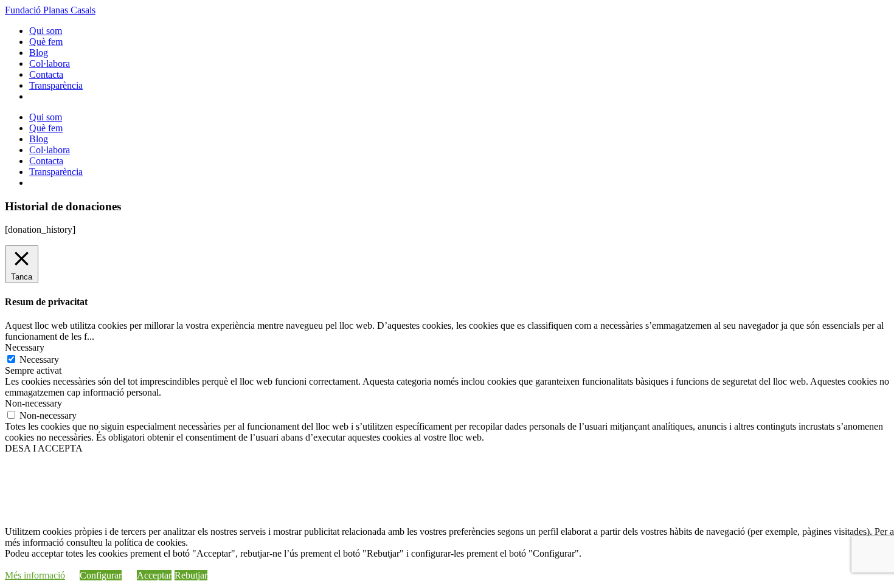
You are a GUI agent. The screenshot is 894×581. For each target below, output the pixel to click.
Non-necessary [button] (33, 403)
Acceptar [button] (154, 575)
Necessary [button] (24, 347)
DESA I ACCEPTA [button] (44, 448)
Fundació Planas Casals (50, 10)
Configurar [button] (101, 575)
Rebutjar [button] (191, 575)
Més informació (35, 575)
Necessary (39, 359)
